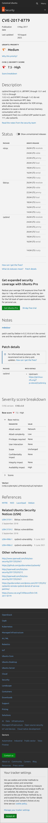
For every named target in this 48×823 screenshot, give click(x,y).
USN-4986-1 (7, 539)
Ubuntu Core (7, 656)
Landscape (7, 686)
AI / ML (5, 638)
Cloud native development (28, 729)
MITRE (5, 503)
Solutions (6, 715)
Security (5, 680)
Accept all (10, 816)
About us (6, 761)
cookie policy (21, 803)
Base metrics (13, 420)
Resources (6, 765)
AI (3, 721)
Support (5, 703)
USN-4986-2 (7, 545)
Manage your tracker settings (17, 810)
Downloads (7, 697)
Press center (18, 765)
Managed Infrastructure (12, 725)
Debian (31, 503)
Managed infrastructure (12, 632)
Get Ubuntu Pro (11, 308)
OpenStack (7, 615)
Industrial (18, 741)
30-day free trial (29, 308)
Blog (35, 761)
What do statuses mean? (12, 269)
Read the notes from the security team (19, 123)
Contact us (8, 755)
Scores (11, 475)
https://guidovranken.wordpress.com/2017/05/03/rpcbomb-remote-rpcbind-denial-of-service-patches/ (24, 586)
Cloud (4, 674)
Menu (43, 3)
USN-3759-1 (7, 519)
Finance (5, 745)
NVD (12, 503)
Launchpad (21, 503)
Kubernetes (7, 626)
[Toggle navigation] (45, 10)
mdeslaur (6, 327)
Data (8, 721)
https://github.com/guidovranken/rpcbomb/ (21, 565)
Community (17, 761)
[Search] (37, 3)
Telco (40, 741)
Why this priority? (9, 56)
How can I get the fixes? (12, 265)
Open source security (34, 725)
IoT (3, 650)
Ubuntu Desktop (9, 662)
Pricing (5, 709)
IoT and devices (8, 729)
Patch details (30, 269)
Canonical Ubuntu (9, 3)
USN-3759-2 (7, 529)
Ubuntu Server (8, 668)
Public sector (30, 741)
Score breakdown (9, 73)
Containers (7, 691)
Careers (27, 761)
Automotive (7, 741)
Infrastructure (18, 721)
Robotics (6, 644)
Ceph (4, 621)
